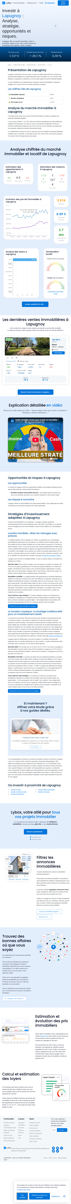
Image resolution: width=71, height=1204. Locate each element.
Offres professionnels (10, 1184)
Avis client (21, 1169)
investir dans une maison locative (22, 571)
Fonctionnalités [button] (18, 3)
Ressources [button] (31, 3)
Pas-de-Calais (43, 67)
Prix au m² (8, 379)
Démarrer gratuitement (35, 869)
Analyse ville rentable (19, 67)
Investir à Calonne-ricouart (19, 827)
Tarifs (41, 3)
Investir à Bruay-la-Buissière (47, 825)
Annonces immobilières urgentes (50, 954)
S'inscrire (62, 1174)
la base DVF (50, 1078)
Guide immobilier (34, 1169)
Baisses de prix (45, 959)
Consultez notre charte (28, 1189)
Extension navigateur (10, 1165)
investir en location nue (19, 662)
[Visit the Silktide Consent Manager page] (64, 1196)
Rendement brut (45, 386)
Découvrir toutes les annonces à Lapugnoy (35, 401)
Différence (8, 373)
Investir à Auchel (16, 825)
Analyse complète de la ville (35, 313)
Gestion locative (33, 1172)
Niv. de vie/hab (31, 373)
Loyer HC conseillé (21, 379)
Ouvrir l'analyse (58, 361)
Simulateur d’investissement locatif (8, 1170)
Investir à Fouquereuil (18, 829)
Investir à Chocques (44, 827)
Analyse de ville (8, 1179)
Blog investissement (9, 1182)
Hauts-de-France (32, 67)
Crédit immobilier (34, 1180)
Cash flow (25, 386)
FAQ (19, 1179)
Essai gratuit (63, 3)
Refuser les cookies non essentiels (39, 1196)
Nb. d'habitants (21, 373)
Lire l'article (35, 780)
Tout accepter (22, 1196)
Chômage (30, 379)
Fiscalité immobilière (35, 1175)
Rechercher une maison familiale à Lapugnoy (24, 628)
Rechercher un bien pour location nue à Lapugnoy (26, 724)
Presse (20, 1177)
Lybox (9, 67)
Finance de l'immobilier (35, 1177)
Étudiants (51, 373)
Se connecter (50, 3)
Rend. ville (41, 373)
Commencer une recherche (16, 1041)
